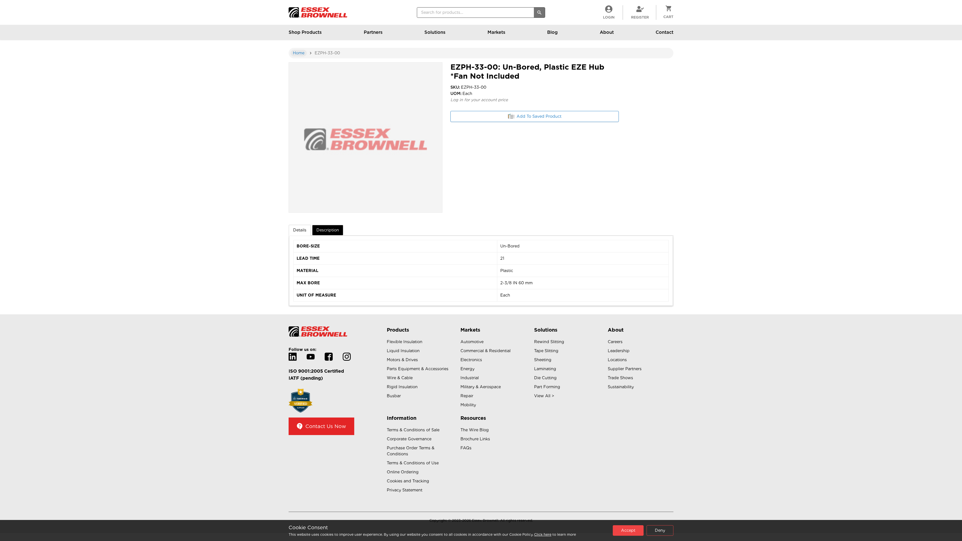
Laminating (545, 368)
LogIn (609, 17)
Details (299, 230)
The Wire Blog (474, 430)
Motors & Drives (402, 359)
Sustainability (621, 386)
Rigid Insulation (402, 386)
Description (327, 230)
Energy (467, 368)
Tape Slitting (546, 350)
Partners (373, 32)
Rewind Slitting (549, 341)
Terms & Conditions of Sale (413, 430)
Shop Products (305, 32)
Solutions (434, 32)
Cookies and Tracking (408, 481)
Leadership (619, 350)
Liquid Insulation (403, 350)
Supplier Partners (625, 368)
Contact (664, 32)
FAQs (465, 448)
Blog (552, 32)
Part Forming (547, 386)
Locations (617, 359)
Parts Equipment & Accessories (417, 368)
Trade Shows (620, 377)
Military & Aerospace (480, 386)
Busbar (394, 395)
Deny (660, 530)
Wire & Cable (400, 377)
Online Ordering (403, 472)
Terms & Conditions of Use (413, 463)
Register (640, 17)
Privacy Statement (404, 490)
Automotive (472, 341)
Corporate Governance (409, 439)
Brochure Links (475, 439)
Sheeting (542, 359)
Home (298, 53)
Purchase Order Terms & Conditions (410, 451)
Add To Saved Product (539, 116)
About (607, 32)
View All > (544, 395)
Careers (615, 341)
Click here (542, 534)
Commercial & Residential (485, 350)
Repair (466, 395)
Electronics (471, 359)
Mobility (468, 404)
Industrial (469, 377)
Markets (496, 32)
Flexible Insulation (404, 341)
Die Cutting (545, 377)
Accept (628, 530)
